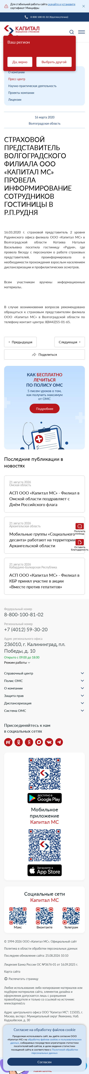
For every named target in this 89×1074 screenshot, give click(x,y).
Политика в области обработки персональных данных (40, 948)
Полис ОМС (13, 681)
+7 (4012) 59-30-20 (26, 629)
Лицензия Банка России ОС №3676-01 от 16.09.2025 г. (41, 964)
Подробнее (44, 409)
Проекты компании (21, 92)
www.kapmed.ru (14, 1003)
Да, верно (19, 62)
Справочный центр (18, 673)
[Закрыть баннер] (83, 6)
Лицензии (14, 99)
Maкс (18, 927)
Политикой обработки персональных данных (54, 1051)
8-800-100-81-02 (23, 614)
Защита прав (14, 696)
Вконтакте (44, 927)
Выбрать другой (54, 62)
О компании (16, 72)
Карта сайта (12, 971)
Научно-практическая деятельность (32, 86)
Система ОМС (15, 710)
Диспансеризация (17, 703)
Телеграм (71, 927)
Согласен (44, 1062)
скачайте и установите (61, 4)
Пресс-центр (16, 79)
